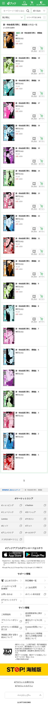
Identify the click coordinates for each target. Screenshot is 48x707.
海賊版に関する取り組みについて (9, 636)
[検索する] (28, 11)
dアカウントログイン (9, 601)
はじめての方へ (11, 580)
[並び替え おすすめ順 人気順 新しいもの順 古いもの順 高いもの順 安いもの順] (12, 17)
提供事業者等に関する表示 (33, 614)
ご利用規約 (6, 614)
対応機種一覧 (31, 580)
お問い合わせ (7, 594)
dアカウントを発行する (24, 682)
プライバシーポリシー (9, 621)
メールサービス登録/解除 (8, 587)
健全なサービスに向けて (33, 621)
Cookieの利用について (33, 628)
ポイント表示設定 (32, 594)
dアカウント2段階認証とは (9, 628)
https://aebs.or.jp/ (23, 659)
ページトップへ (24, 695)
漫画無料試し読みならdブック (11, 490)
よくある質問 (31, 587)
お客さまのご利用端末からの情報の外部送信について (33, 635)
